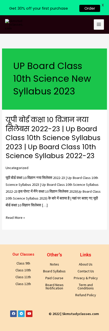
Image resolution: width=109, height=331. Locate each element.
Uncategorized (17, 167)
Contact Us (86, 271)
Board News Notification (54, 286)
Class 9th (23, 263)
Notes (54, 264)
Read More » (15, 217)
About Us (86, 264)
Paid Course (54, 278)
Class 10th (23, 270)
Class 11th (23, 277)
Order (89, 8)
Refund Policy (85, 295)
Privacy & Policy (86, 278)
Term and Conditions (86, 286)
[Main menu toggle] (99, 24)
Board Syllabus (54, 271)
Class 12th (23, 284)
